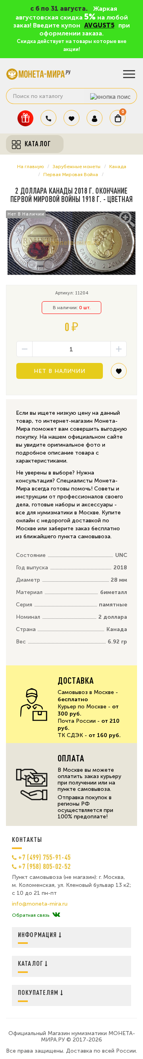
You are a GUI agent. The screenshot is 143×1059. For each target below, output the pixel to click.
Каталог (31, 963)
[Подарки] (25, 118)
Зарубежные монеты (76, 166)
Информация (38, 934)
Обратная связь (30, 915)
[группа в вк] (56, 915)
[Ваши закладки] (71, 118)
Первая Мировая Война (70, 174)
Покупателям (39, 992)
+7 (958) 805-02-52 (44, 866)
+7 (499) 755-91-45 (44, 857)
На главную (30, 166)
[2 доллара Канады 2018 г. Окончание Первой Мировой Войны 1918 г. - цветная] (71, 243)
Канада (117, 166)
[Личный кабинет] (94, 118)
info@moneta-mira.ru (40, 904)
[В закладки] (119, 374)
